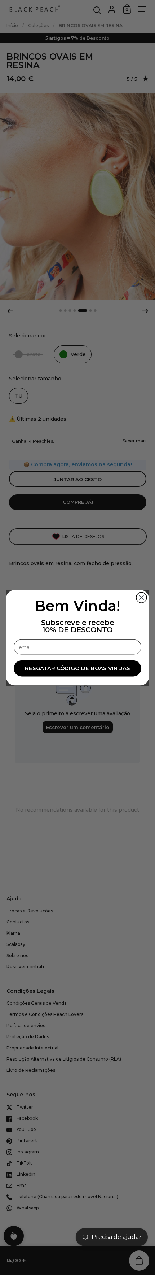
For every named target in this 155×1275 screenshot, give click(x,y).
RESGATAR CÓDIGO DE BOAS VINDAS (77, 668)
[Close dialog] (141, 597)
